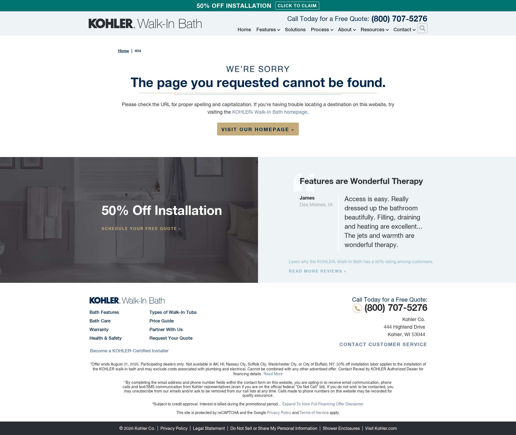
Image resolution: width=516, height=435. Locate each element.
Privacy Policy (279, 412)
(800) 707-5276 (357, 19)
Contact (402, 29)
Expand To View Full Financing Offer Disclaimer (323, 404)
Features (266, 29)
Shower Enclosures (341, 428)
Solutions (295, 29)
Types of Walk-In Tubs (173, 312)
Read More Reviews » (317, 271)
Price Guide (161, 320)
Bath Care (99, 320)
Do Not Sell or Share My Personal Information (273, 428)
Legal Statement (209, 428)
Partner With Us (166, 329)
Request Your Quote (170, 338)
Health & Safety (105, 338)
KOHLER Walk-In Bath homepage (269, 112)
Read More (273, 374)
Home (244, 29)
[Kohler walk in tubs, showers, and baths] (145, 23)
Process (320, 29)
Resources (372, 29)
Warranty (99, 329)
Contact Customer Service (383, 344)
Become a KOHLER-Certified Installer (129, 350)
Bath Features (104, 312)
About (345, 29)
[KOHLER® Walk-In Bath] (127, 300)
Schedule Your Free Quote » (141, 228)
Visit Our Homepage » (258, 129)
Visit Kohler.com (381, 428)
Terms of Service (314, 412)
